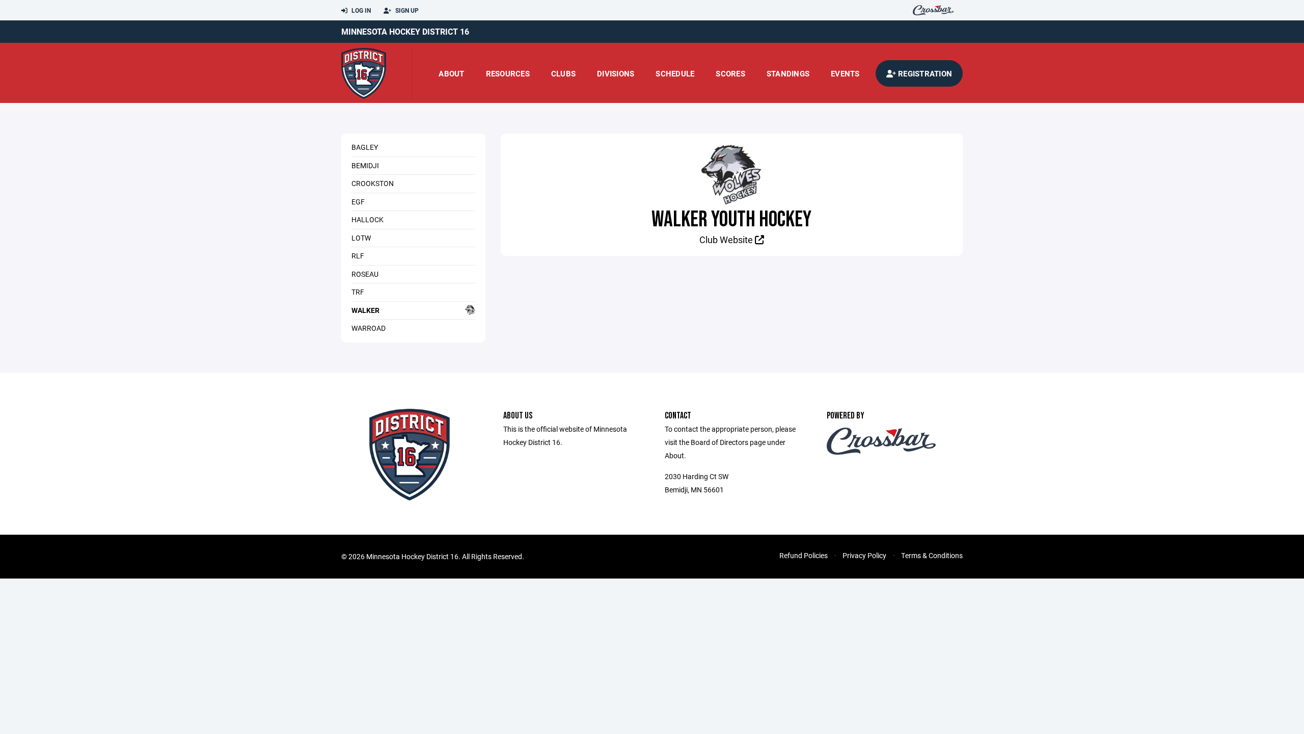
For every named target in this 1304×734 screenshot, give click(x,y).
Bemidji (365, 165)
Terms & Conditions (932, 555)
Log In (360, 10)
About (451, 73)
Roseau (364, 274)
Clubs (563, 73)
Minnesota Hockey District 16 (405, 31)
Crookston (372, 183)
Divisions (615, 73)
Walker (365, 310)
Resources (508, 73)
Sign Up (406, 10)
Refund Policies (803, 555)
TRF (357, 292)
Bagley (364, 147)
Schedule (675, 73)
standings (788, 73)
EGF (358, 201)
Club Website (727, 239)
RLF (357, 255)
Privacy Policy (864, 555)
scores (730, 73)
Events (845, 73)
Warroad (368, 328)
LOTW (361, 238)
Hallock (367, 219)
